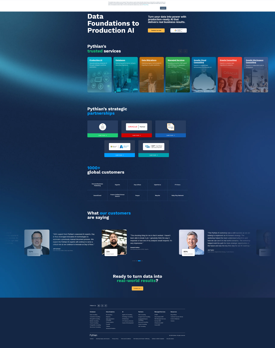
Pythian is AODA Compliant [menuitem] (158, 338)
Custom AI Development (127, 323)
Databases (120, 60)
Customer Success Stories (177, 316)
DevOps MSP (158, 320)
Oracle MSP (157, 325)
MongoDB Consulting (95, 318)
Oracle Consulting (228, 60)
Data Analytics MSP (159, 316)
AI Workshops (125, 318)
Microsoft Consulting (143, 322)
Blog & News (174, 314)
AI (122, 312)
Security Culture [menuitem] (170, 338)
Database (92, 312)
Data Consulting (93, 314)
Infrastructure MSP (159, 323)
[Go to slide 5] (141, 260)
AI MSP (156, 314)
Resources (174, 312)
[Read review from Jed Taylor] (137, 242)
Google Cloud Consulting (200, 61)
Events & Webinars (175, 318)
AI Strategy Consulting (127, 316)
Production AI (96, 60)
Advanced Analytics (110, 328)
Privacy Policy (145, 4)
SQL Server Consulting (95, 327)
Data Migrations (149, 60)
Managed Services (176, 60)
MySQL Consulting (94, 320)
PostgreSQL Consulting (95, 325)
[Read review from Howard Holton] (60, 242)
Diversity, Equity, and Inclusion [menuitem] (103, 338)
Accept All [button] (163, 8)
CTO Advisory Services (127, 320)
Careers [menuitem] (92, 338)
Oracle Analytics (110, 322)
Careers (172, 320)
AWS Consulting (142, 314)
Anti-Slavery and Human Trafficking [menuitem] (141, 338)
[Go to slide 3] (136, 260)
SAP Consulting (142, 326)
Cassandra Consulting (95, 316)
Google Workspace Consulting (254, 61)
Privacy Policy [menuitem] (115, 338)
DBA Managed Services (160, 318)
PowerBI (108, 324)
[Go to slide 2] (134, 260)
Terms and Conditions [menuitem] (126, 338)
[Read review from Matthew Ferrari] (215, 242)
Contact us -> (137, 288)
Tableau (108, 326)
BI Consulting (109, 314)
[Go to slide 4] (138, 260)
